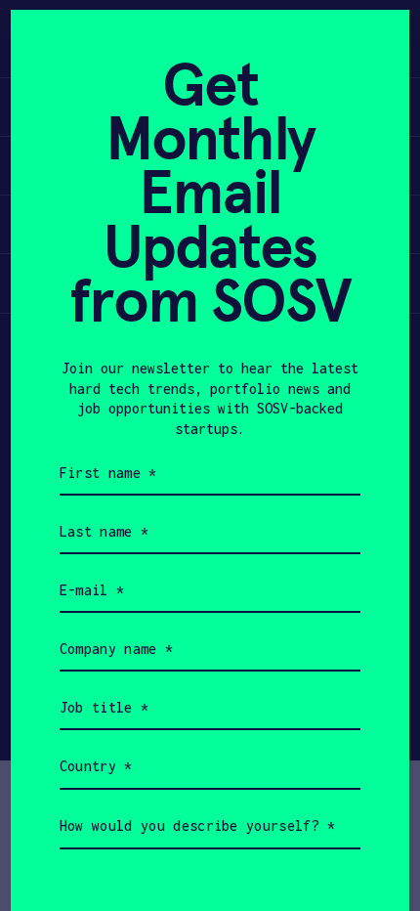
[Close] (371, 48)
